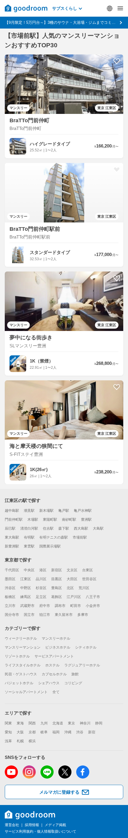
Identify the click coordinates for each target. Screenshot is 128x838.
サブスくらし (64, 8)
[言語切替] (109, 8)
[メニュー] (120, 8)
